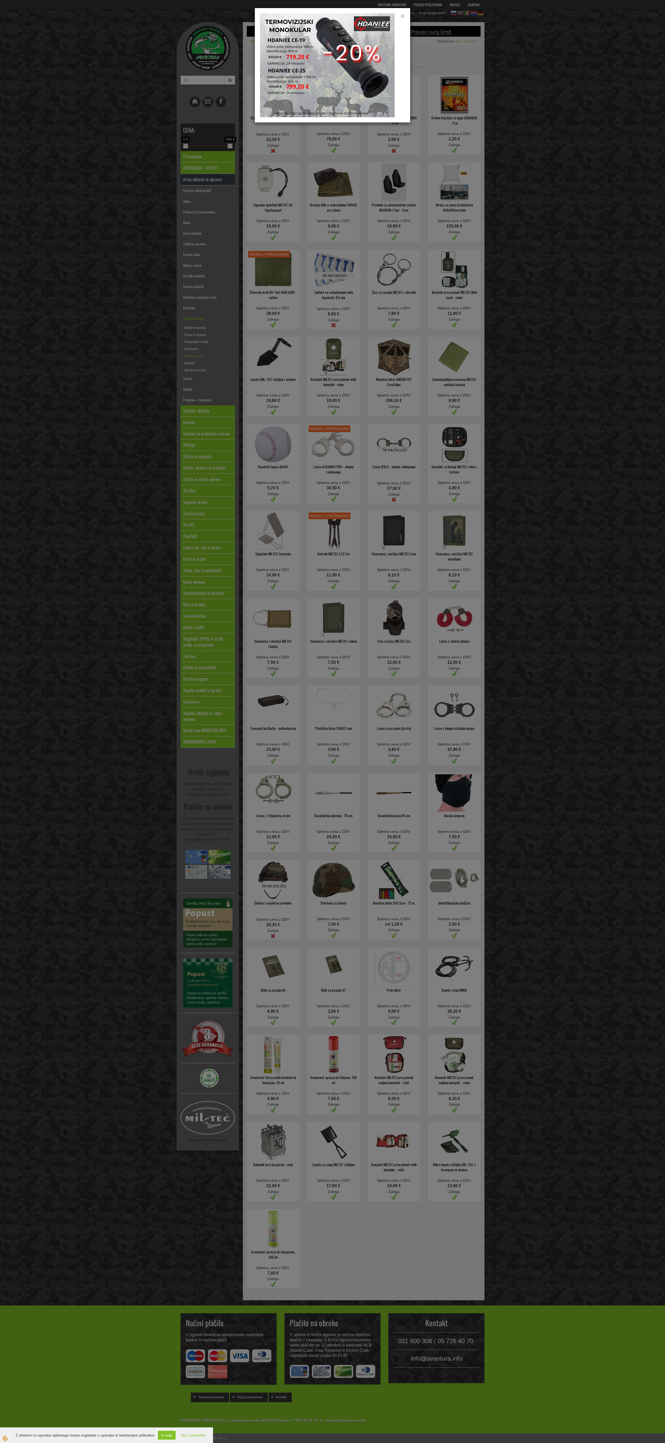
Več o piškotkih (193, 1435)
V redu (166, 1435)
